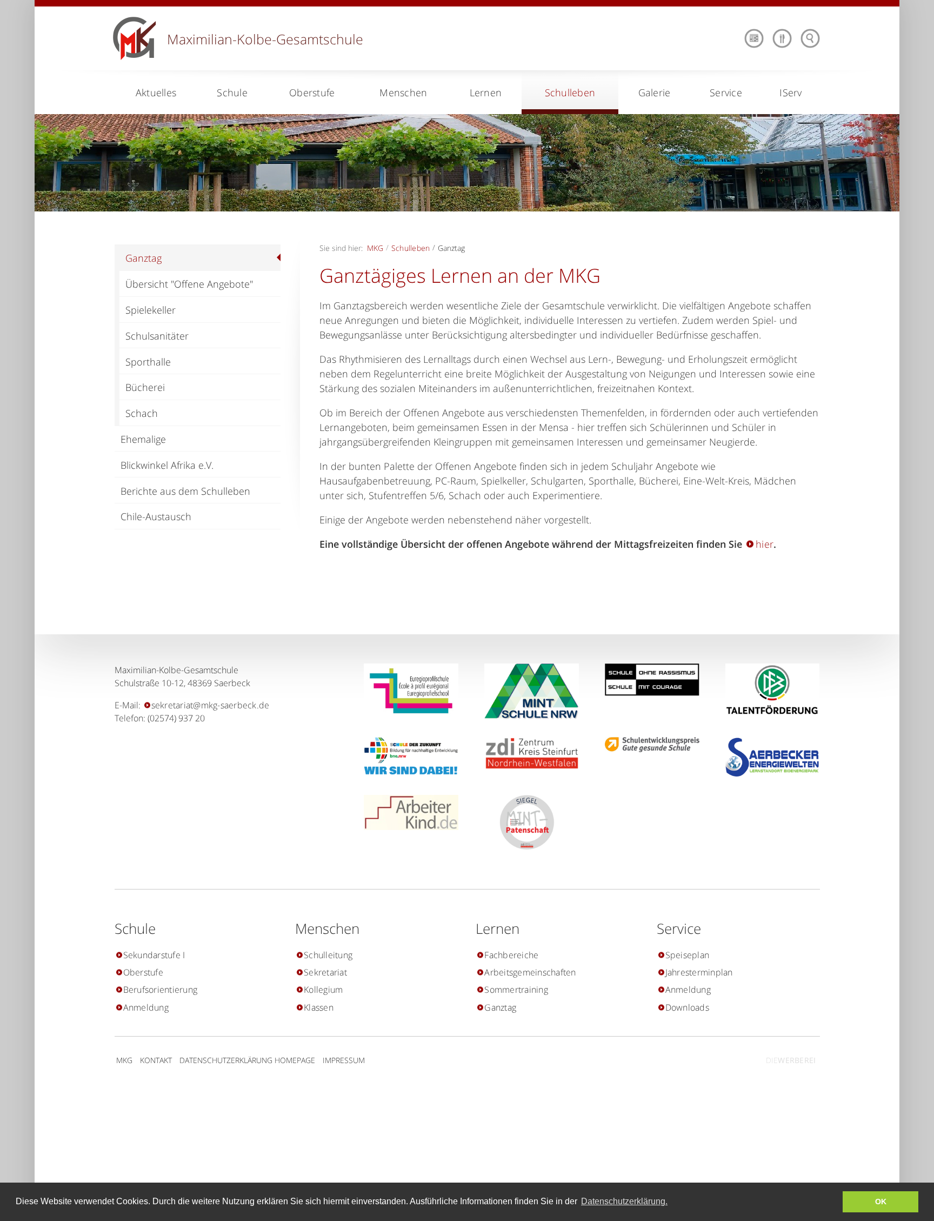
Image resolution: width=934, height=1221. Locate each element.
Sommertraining (516, 990)
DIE (791, 1060)
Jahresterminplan (699, 972)
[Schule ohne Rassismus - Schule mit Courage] (647, 679)
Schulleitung (328, 955)
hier (764, 543)
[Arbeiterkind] (406, 812)
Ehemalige (143, 439)
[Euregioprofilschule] (406, 690)
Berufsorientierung (160, 990)
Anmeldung (146, 1007)
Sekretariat (325, 972)
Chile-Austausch (156, 516)
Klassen (318, 1007)
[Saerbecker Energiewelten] (768, 757)
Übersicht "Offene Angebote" (189, 283)
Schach (141, 413)
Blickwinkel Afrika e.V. (167, 465)
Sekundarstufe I (154, 955)
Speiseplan (687, 955)
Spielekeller (150, 309)
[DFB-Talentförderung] (768, 689)
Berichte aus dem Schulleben (185, 491)
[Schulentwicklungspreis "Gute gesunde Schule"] (647, 744)
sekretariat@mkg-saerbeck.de (210, 705)
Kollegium (323, 990)
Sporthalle (148, 361)
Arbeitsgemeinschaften (530, 972)
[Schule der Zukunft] (406, 756)
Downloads (687, 1007)
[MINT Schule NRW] (527, 691)
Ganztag (143, 257)
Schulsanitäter (157, 335)
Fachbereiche (511, 955)
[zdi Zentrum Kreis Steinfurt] (527, 753)
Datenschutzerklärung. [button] (624, 1201)
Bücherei (145, 387)
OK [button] (880, 1201)
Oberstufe (143, 972)
